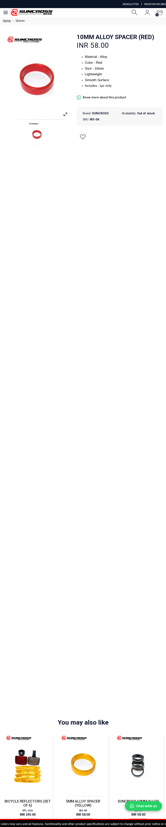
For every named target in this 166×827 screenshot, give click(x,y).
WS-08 (83, 810)
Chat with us (146, 806)
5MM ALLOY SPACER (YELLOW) (83, 803)
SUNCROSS (100, 113)
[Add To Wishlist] (83, 137)
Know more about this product (104, 97)
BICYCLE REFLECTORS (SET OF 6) (28, 803)
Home (7, 20)
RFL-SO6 (27, 810)
